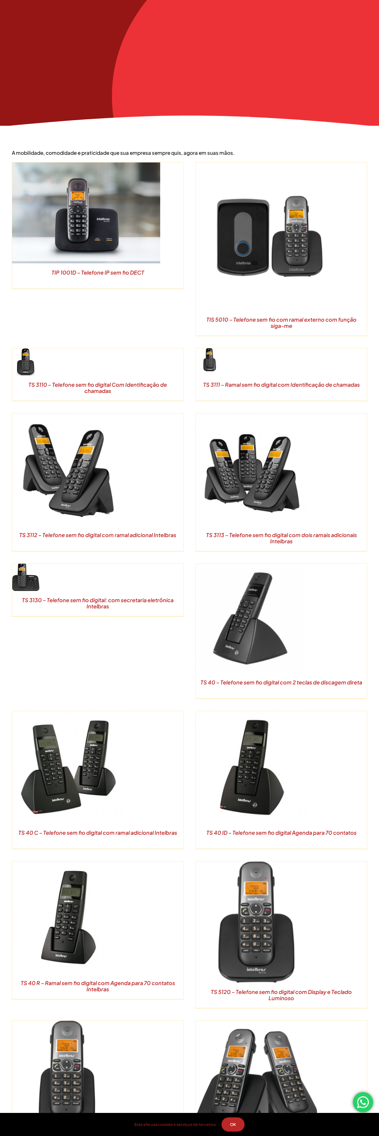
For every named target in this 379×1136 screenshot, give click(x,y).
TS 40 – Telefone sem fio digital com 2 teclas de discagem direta (281, 682)
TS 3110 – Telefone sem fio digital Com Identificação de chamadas (97, 387)
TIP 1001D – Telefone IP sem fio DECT (98, 272)
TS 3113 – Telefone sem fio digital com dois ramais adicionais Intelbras (281, 538)
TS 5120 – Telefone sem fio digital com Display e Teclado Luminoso (281, 995)
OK (233, 1124)
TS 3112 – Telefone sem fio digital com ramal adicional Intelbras (97, 534)
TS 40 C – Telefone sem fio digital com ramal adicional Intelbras (97, 832)
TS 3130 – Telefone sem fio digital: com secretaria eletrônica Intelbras (98, 603)
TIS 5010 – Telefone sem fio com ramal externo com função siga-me (281, 322)
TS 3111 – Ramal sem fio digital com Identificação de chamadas (281, 384)
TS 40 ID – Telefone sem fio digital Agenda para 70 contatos (281, 832)
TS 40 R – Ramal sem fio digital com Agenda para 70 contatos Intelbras (98, 986)
